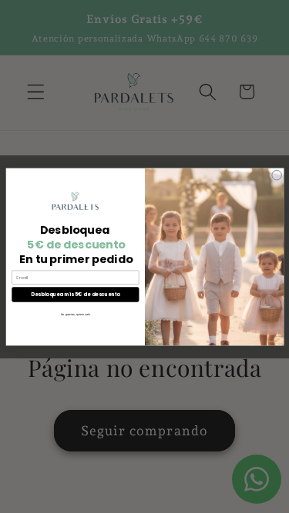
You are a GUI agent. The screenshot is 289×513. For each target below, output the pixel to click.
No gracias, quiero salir (74, 313)
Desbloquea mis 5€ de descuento (75, 294)
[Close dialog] (276, 175)
